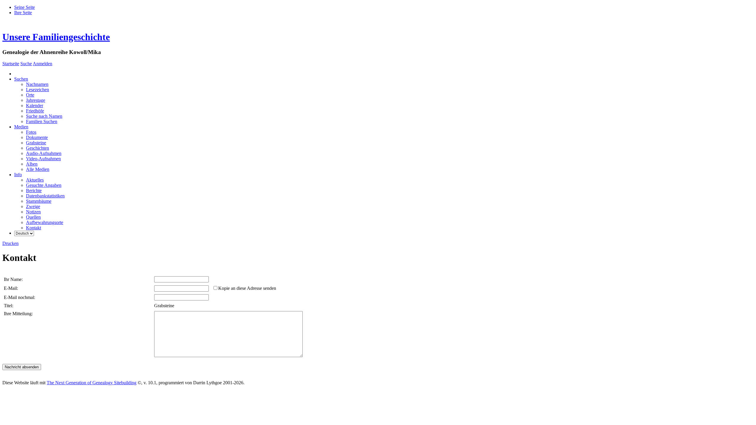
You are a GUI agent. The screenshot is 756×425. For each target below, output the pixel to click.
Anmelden (42, 63)
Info (18, 174)
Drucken (10, 243)
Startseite (10, 63)
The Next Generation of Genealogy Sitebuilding (91, 382)
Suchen (21, 78)
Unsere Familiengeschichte (56, 37)
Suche (26, 63)
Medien (21, 126)
